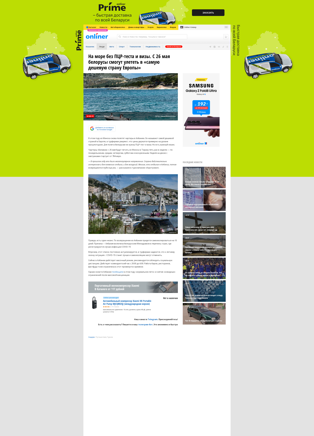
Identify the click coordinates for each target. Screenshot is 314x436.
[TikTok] (223, 46)
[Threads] (227, 46)
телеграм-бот (145, 324)
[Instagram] (214, 46)
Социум (91, 337)
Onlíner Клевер (190, 27)
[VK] (219, 46)
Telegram (153, 319)
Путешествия (101, 337)
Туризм (110, 337)
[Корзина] (225, 36)
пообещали (117, 271)
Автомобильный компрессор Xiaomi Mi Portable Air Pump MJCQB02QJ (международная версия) (127, 302)
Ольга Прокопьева (168, 116)
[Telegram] (210, 46)
